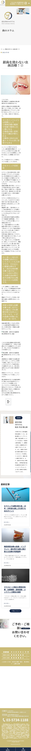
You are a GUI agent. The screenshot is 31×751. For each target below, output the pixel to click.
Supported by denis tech (15, 744)
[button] (29, 3)
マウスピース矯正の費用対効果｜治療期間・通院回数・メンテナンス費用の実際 (15, 589)
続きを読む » (6, 522)
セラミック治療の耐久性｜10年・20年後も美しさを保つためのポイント (15, 508)
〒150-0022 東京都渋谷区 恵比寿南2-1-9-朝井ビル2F (17, 3)
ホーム (2, 49)
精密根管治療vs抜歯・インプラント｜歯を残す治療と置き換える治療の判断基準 (15, 549)
